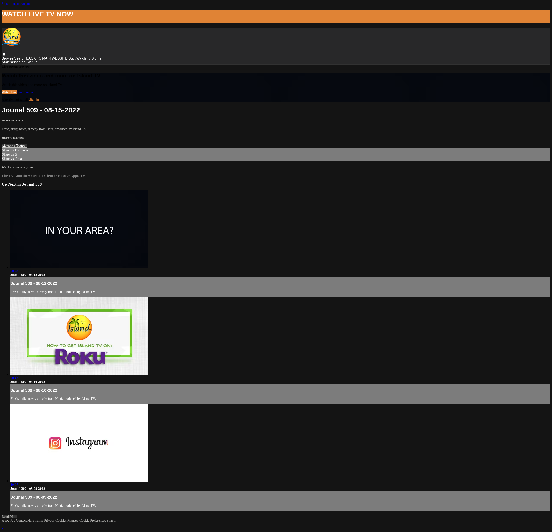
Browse (8, 58)
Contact (21, 520)
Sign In (32, 62)
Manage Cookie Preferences (87, 520)
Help (31, 520)
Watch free (9, 92)
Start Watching (79, 58)
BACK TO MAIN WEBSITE (46, 58)
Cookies (61, 520)
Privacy (49, 520)
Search (20, 58)
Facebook (9, 146)
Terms (39, 520)
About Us (8, 520)
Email (23, 146)
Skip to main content (16, 3)
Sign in (96, 58)
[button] (4, 54)
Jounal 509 (9, 120)
